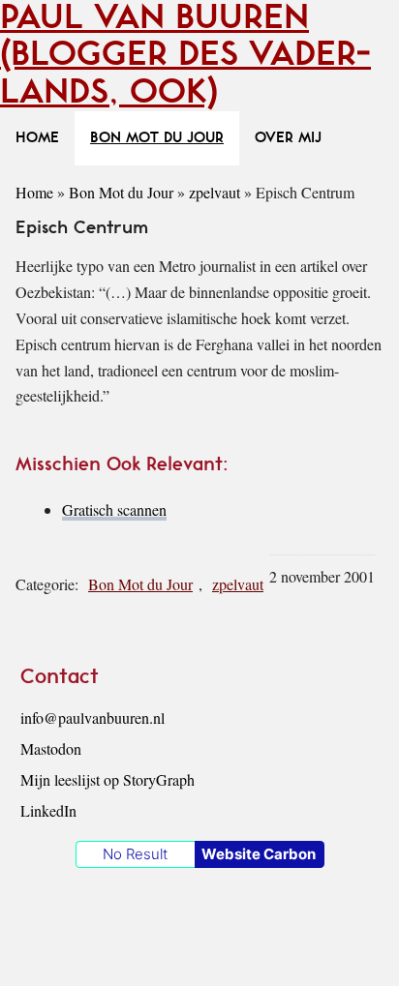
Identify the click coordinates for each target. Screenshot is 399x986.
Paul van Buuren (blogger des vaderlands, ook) (185, 55)
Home (34, 192)
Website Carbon (258, 854)
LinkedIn (48, 810)
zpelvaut (214, 192)
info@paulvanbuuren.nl (92, 717)
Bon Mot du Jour (121, 192)
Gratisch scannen (114, 509)
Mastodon (50, 748)
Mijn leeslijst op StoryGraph (107, 779)
